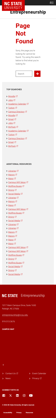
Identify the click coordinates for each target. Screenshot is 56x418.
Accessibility (7, 412)
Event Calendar (39, 373)
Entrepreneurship (28, 12)
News (8, 378)
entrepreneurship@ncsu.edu (15, 315)
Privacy (18, 412)
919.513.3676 (8, 321)
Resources (29, 412)
